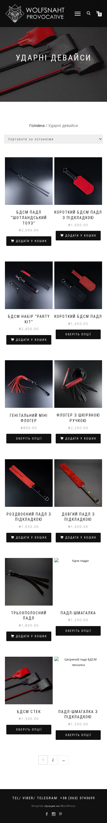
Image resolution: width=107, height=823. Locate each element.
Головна (37, 125)
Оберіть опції (78, 334)
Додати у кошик (31, 241)
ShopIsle (38, 806)
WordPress (67, 806)
